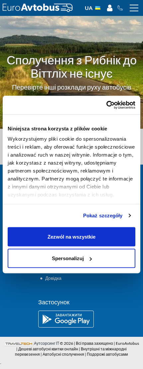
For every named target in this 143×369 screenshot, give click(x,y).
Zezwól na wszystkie (71, 236)
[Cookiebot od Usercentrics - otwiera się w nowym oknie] (106, 105)
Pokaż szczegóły (103, 215)
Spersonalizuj (68, 258)
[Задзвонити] (122, 8)
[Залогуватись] (110, 8)
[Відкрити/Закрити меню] (134, 8)
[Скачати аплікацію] (71, 319)
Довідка (53, 278)
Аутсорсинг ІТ (46, 343)
